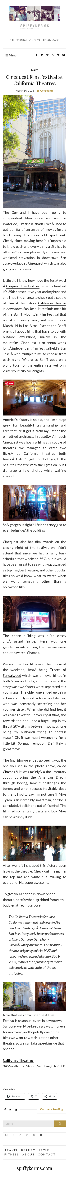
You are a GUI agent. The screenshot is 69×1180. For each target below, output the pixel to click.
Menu (12, 55)
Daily (34, 69)
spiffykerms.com (34, 1168)
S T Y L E (44, 1150)
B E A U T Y (28, 1150)
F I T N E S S (11, 1154)
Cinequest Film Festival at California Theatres (34, 80)
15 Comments (45, 90)
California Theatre (52, 303)
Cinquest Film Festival (23, 286)
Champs (9, 772)
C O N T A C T (46, 1154)
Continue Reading (51, 1109)
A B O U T (28, 1154)
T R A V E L (11, 1150)
